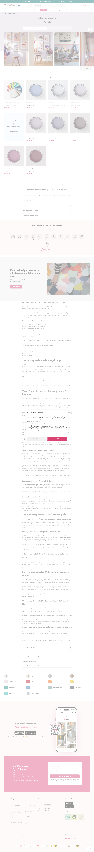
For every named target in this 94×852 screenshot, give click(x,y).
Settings (42, 434)
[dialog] (47, 426)
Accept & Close (57, 439)
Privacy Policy (31, 434)
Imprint (37, 434)
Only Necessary (37, 439)
